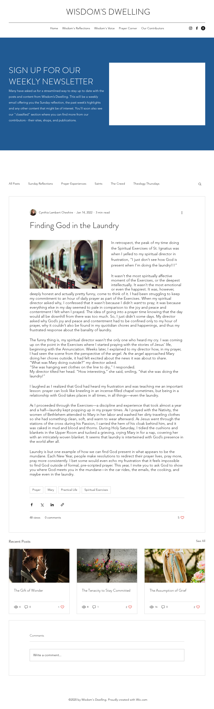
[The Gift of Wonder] (39, 566)
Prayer (36, 490)
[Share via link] (62, 505)
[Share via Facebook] (32, 505)
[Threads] (203, 28)
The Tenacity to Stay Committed (106, 590)
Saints (98, 183)
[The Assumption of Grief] (175, 566)
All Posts (14, 183)
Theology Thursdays (146, 183)
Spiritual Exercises (96, 490)
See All (200, 541)
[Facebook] (197, 28)
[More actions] (181, 212)
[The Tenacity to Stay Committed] (107, 566)
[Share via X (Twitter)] (42, 505)
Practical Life (69, 490)
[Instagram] (191, 28)
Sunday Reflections (40, 183)
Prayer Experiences (73, 183)
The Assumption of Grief (168, 590)
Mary (51, 490)
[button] (200, 183)
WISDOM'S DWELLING (108, 12)
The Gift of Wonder (28, 590)
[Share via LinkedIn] (52, 505)
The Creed (118, 183)
